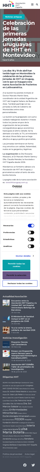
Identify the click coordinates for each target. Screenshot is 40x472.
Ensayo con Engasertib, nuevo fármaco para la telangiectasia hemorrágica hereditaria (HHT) (24, 354)
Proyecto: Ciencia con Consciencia (19, 343)
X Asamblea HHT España (27, 445)
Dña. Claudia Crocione (26, 407)
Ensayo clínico (22, 413)
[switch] (31, 232)
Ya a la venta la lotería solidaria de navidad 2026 (23, 329)
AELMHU (5, 382)
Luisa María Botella (15, 430)
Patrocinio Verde (19, 436)
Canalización (25, 382)
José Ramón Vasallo (9, 426)
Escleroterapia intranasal (16, 416)
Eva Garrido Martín (8, 419)
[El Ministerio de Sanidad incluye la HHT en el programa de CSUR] (6, 317)
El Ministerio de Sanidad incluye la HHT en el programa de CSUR (22, 319)
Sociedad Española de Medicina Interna (15, 442)
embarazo (6, 410)
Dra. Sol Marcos (17, 404)
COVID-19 (11, 389)
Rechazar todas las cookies (20, 283)
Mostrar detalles (23, 256)
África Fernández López (10, 448)
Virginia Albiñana (9, 445)
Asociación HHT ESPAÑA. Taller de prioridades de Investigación (22, 366)
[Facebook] (25, 465)
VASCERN (31, 442)
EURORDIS (32, 416)
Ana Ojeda (11, 382)
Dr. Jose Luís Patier (15, 395)
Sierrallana (28, 439)
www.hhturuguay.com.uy (17, 182)
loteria (31, 425)
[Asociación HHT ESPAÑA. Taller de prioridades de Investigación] (6, 365)
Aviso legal (30, 454)
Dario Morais (23, 388)
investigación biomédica (26, 422)
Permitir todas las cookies (16, 265)
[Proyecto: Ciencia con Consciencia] (6, 342)
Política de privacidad (12, 454)
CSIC (17, 389)
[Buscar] (37, 4)
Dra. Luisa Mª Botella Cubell (19, 397)
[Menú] (32, 4)
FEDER (19, 419)
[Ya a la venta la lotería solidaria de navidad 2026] (6, 328)
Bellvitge (18, 382)
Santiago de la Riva (18, 439)
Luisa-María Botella (10, 429)
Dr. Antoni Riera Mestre (16, 392)
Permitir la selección (16, 275)
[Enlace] (8, 4)
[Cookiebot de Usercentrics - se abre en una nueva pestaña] (12, 186)
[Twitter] (33, 465)
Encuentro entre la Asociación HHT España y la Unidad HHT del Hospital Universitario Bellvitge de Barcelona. (24, 305)
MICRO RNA (28, 433)
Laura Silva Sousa (20, 426)
